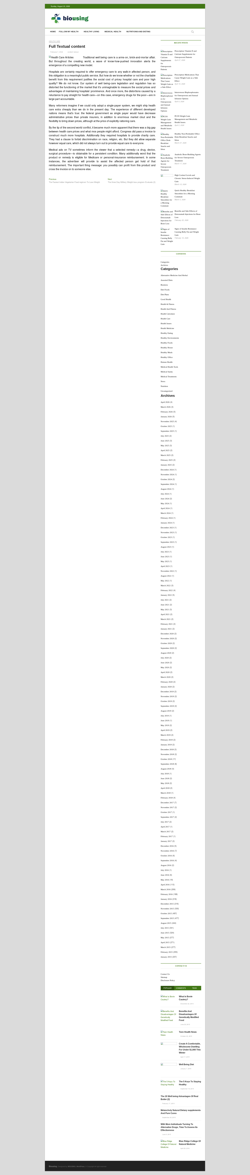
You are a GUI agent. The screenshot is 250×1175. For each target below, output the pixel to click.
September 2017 (167, 817)
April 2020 (165, 672)
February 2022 (167, 590)
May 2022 (165, 581)
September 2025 (167, 431)
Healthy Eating (167, 333)
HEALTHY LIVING (91, 32)
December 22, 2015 (186, 1004)
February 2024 (167, 518)
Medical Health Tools (169, 367)
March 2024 (166, 513)
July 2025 (165, 436)
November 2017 (167, 807)
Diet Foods (165, 290)
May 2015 (165, 938)
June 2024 (165, 499)
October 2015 (166, 913)
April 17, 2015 (184, 1057)
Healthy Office (167, 357)
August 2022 (166, 576)
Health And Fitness (168, 309)
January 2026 (166, 417)
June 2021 (165, 605)
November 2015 (167, 909)
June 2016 (165, 875)
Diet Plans (165, 294)
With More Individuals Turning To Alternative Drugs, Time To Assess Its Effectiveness (179, 1127)
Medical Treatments (169, 377)
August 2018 (166, 769)
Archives (164, 265)
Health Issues (166, 323)
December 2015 (167, 904)
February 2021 (167, 624)
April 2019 (165, 730)
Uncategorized (167, 391)
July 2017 (165, 822)
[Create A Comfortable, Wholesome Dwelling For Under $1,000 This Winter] (169, 1043)
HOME (53, 32)
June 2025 (165, 441)
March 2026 (166, 407)
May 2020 (165, 667)
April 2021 (165, 614)
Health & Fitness (167, 304)
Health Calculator (168, 314)
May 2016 (165, 880)
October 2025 (166, 426)
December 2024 (167, 470)
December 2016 (167, 846)
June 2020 (165, 663)
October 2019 (166, 701)
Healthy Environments (170, 338)
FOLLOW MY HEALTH (68, 32)
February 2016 (167, 894)
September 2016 (167, 860)
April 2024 (165, 508)
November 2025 (167, 421)
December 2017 (167, 803)
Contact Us (165, 974)
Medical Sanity (167, 372)
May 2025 (165, 446)
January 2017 (166, 841)
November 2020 (167, 638)
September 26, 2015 (169, 1117)
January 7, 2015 (185, 1069)
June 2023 (165, 557)
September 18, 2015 (187, 1089)
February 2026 (167, 412)
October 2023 (166, 537)
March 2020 (166, 677)
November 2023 (167, 532)
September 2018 (167, 764)
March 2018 (166, 793)
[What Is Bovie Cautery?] (169, 996)
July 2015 (165, 928)
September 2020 (167, 648)
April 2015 (165, 942)
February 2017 (167, 836)
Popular (167, 988)
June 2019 (165, 721)
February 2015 (167, 952)
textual (76, 52)
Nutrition (164, 386)
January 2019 (166, 745)
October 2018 (166, 759)
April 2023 (165, 566)
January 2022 (166, 595)
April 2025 (165, 450)
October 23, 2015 (186, 1036)
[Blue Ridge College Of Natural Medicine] (169, 1141)
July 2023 (165, 552)
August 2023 (166, 547)
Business (164, 285)
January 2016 (166, 899)
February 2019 (167, 740)
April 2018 (165, 788)
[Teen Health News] (169, 1031)
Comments (181, 988)
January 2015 (166, 957)
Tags (194, 988)
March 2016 (166, 889)
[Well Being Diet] (169, 1064)
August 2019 (166, 711)
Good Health (166, 299)
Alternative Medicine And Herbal (174, 275)
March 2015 (166, 947)
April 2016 (165, 885)
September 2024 (167, 484)
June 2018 (165, 778)
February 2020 (167, 682)
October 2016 (166, 856)
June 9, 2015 (166, 1134)
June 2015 (165, 933)
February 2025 (167, 460)
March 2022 (166, 585)
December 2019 (167, 692)
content (70, 52)
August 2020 (166, 653)
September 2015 (167, 918)
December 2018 (167, 749)
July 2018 (165, 774)
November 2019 (167, 696)
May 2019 (165, 725)
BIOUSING (71, 1166)
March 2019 (166, 735)
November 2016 (167, 851)
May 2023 (165, 561)
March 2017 (166, 832)
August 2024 (166, 489)
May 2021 (165, 610)
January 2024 (166, 523)
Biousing (53, 1166)
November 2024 (167, 474)
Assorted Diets (167, 280)
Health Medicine (167, 328)
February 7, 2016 (56, 52)
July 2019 (165, 716)
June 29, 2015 (185, 1024)
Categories (165, 262)
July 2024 (165, 494)
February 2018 (167, 798)
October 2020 (166, 643)
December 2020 (167, 634)
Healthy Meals (166, 352)
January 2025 (166, 465)
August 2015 (166, 923)
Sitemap (164, 977)
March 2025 (166, 455)
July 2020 (165, 658)
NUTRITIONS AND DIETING (138, 32)
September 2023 (167, 542)
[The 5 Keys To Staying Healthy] (169, 1081)
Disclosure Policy (168, 980)
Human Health (167, 362)
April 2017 (165, 827)
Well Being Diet (186, 1064)
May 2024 (165, 503)
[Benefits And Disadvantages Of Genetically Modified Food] (169, 1011)
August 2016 (166, 865)
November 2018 (167, 754)
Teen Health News (188, 1032)
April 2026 (165, 402)
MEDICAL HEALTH (113, 32)
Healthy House (167, 348)
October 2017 (166, 812)
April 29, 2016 (184, 1148)
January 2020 (166, 687)
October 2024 (166, 479)
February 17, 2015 (168, 1103)
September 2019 (167, 706)
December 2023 (167, 528)
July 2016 (165, 870)
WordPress (80, 1166)
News (163, 381)
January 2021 (166, 629)
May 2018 (165, 783)
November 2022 (167, 571)
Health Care (54, 41)
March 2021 (166, 619)
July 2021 (165, 600)
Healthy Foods (167, 343)
